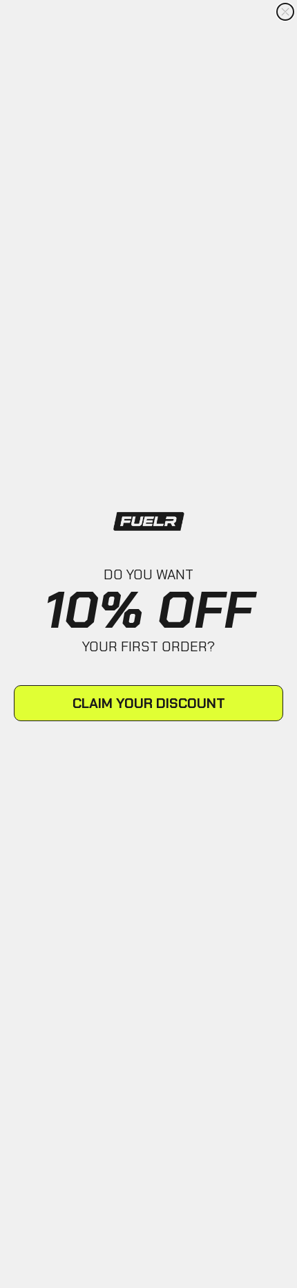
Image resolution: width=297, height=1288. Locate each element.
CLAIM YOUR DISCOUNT (149, 703)
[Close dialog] (285, 11)
